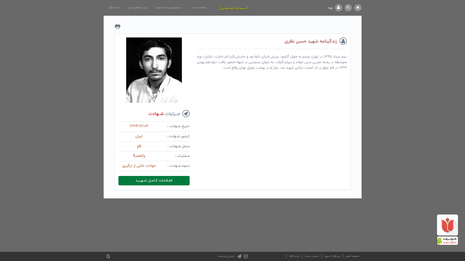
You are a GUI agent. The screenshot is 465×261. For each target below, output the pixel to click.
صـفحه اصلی (352, 256)
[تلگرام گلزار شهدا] (239, 256)
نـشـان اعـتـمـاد (226, 256)
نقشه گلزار (113, 7)
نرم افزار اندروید (332, 256)
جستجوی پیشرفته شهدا (168, 7)
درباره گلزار (294, 256)
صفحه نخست (198, 7)
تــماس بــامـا (312, 256)
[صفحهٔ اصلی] (358, 7)
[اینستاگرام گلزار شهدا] (245, 256)
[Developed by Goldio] (108, 256)
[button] (348, 7)
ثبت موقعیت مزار (137, 7)
